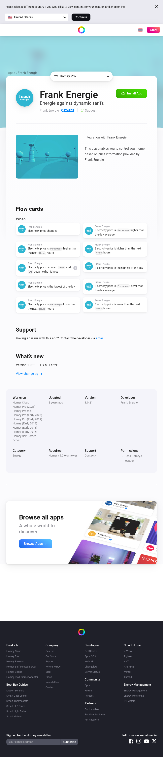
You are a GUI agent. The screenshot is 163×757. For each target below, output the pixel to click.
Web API (89, 661)
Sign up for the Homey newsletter (28, 735)
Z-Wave (128, 651)
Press (49, 677)
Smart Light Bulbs (16, 711)
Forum (88, 690)
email (100, 338)
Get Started (91, 651)
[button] (36, 17)
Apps (11, 73)
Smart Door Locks (16, 695)
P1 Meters (129, 700)
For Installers (92, 709)
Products (12, 645)
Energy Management (135, 690)
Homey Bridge (14, 671)
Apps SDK (90, 656)
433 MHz (129, 666)
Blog (48, 671)
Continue (81, 17)
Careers (50, 651)
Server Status (92, 671)
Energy (17, 455)
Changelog (91, 666)
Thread (128, 677)
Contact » (91, 455)
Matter (127, 671)
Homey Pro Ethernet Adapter (22, 677)
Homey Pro (12, 656)
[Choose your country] (140, 29)
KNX (126, 661)
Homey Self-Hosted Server (21, 666)
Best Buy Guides (17, 684)
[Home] (81, 29)
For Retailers (92, 719)
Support (50, 661)
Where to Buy (53, 666)
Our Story (51, 656)
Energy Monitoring (134, 695)
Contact (50, 687)
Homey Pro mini (15, 661)
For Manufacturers (95, 714)
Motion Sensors (15, 690)
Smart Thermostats (17, 700)
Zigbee (128, 656)
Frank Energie (129, 402)
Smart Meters (14, 716)
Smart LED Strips (15, 706)
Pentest (89, 695)
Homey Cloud (13, 651)
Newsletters (52, 682)
